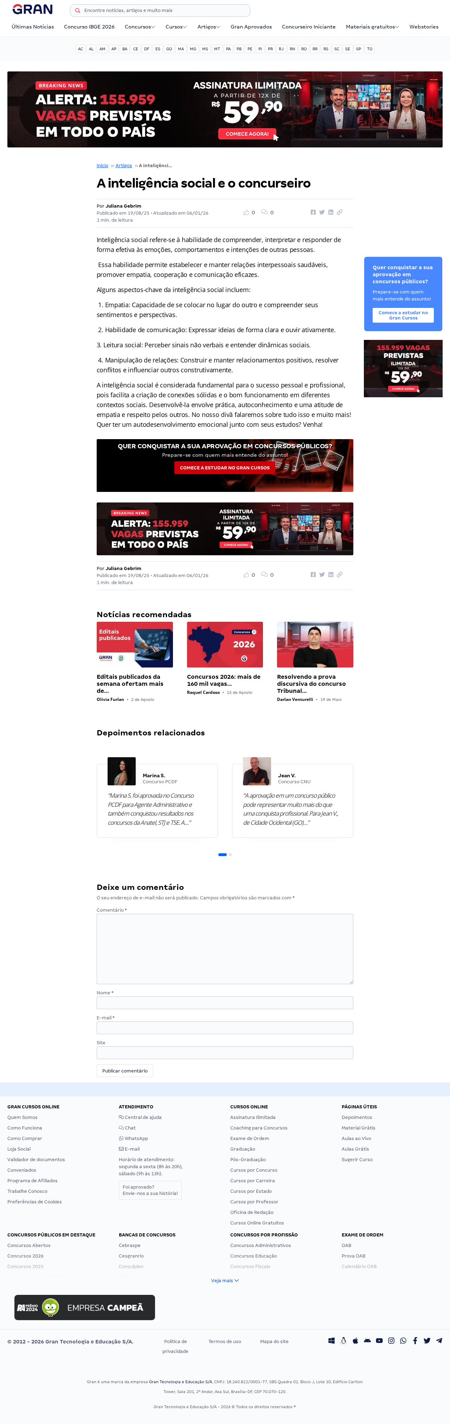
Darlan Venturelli (295, 699)
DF (146, 49)
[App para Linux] (343, 1342)
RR (315, 49)
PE (250, 49)
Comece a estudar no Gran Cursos (225, 467)
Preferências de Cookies (34, 1201)
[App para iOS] (355, 1342)
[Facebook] (415, 1342)
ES (157, 49)
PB (239, 49)
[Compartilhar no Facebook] (312, 212)
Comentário (112, 910)
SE (347, 49)
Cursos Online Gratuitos (257, 1223)
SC (336, 49)
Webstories (424, 27)
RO (304, 49)
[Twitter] (427, 1342)
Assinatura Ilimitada (253, 1117)
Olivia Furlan (110, 699)
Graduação (242, 1149)
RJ (281, 49)
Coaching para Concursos (259, 1128)
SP (358, 49)
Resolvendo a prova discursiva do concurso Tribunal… (311, 683)
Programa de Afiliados (32, 1180)
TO (369, 49)
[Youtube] (379, 1342)
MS (205, 49)
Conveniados (21, 1170)
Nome (105, 992)
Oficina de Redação (252, 1212)
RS (325, 49)
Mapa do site (274, 1341)
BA (124, 49)
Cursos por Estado (251, 1191)
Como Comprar (24, 1138)
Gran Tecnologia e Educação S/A (180, 1382)
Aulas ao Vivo (356, 1138)
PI (260, 49)
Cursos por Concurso (253, 1170)
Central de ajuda (143, 1117)
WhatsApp (136, 1138)
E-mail (106, 1017)
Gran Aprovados (251, 27)
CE (135, 49)
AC (80, 49)
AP (113, 49)
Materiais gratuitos (370, 27)
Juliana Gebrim (123, 206)
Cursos (174, 27)
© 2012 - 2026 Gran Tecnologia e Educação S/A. (70, 1341)
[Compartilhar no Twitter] (321, 212)
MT (217, 49)
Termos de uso (224, 1341)
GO (169, 49)
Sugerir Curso (357, 1159)
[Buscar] (77, 11)
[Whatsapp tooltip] (403, 1342)
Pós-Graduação (248, 1159)
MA (181, 49)
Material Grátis (358, 1128)
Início (102, 165)
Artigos (207, 27)
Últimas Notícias (33, 27)
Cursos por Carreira (252, 1180)
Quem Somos (22, 1117)
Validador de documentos (36, 1159)
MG (193, 49)
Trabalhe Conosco (27, 1191)
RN (292, 49)
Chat (130, 1128)
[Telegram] (439, 1342)
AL (91, 49)
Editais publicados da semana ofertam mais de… (130, 683)
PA (228, 49)
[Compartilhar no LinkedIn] (330, 212)
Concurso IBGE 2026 (89, 27)
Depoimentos (357, 1117)
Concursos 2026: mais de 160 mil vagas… (224, 680)
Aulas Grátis (355, 1149)
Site (101, 1042)
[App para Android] (367, 1342)
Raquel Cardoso (203, 692)
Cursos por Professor (254, 1201)
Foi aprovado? (150, 1190)
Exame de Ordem (249, 1138)
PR (270, 49)
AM (102, 49)
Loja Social (19, 1149)
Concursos (138, 27)
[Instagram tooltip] (391, 1342)
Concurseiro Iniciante (309, 27)
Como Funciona (24, 1128)
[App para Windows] (331, 1342)
